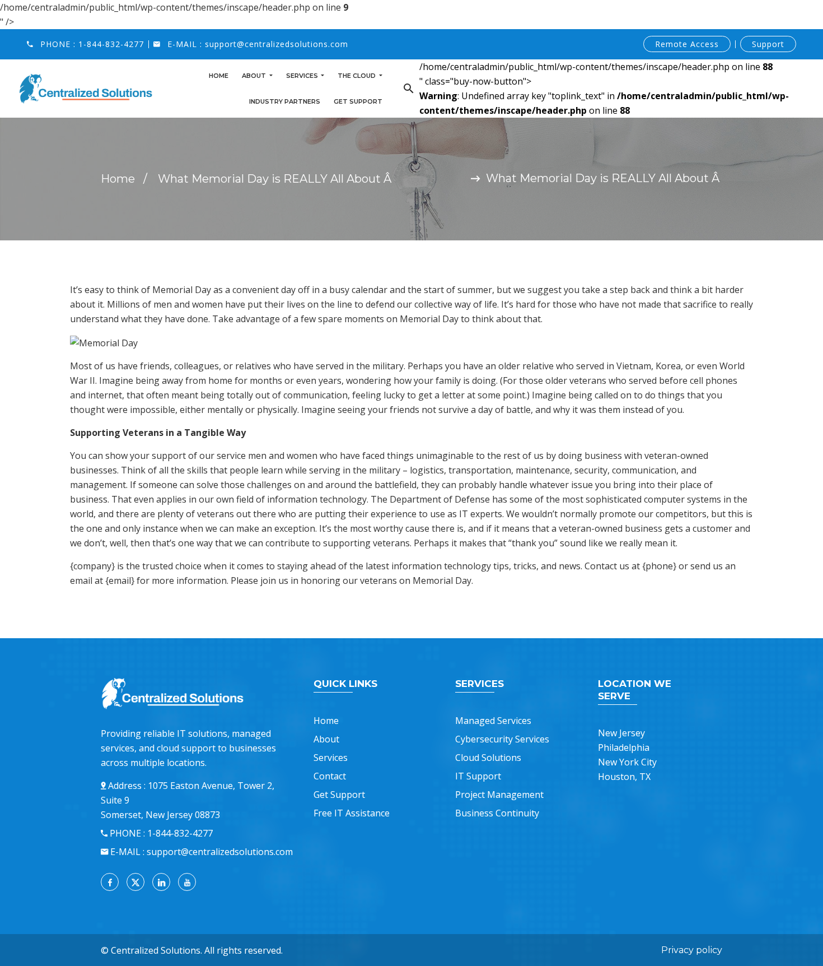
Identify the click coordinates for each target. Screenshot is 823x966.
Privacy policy (691, 950)
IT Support (478, 776)
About (255, 76)
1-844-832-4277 (111, 44)
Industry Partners (284, 101)
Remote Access (687, 44)
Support (768, 44)
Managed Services (493, 720)
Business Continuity (497, 813)
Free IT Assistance (352, 813)
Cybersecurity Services (502, 739)
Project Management (499, 794)
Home (218, 76)
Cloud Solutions (488, 757)
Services (303, 76)
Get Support (358, 101)
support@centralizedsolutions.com (276, 44)
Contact (330, 776)
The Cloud (357, 76)
